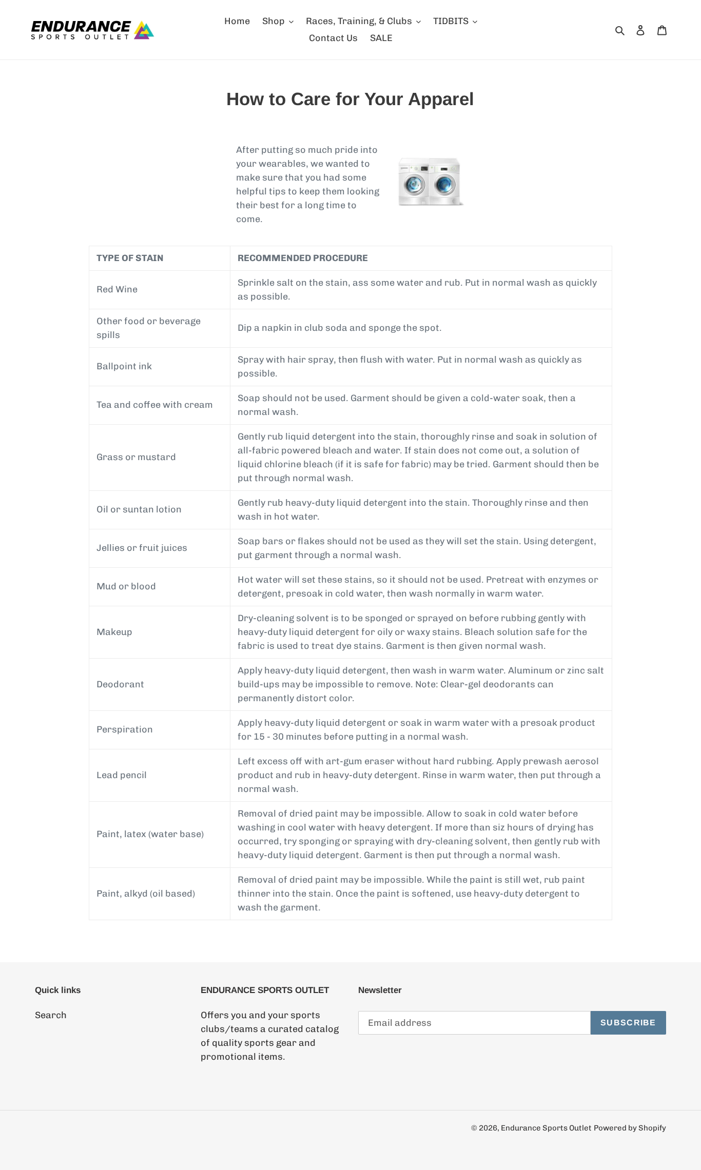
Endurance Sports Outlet (546, 1128)
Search (51, 1015)
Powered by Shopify (630, 1128)
